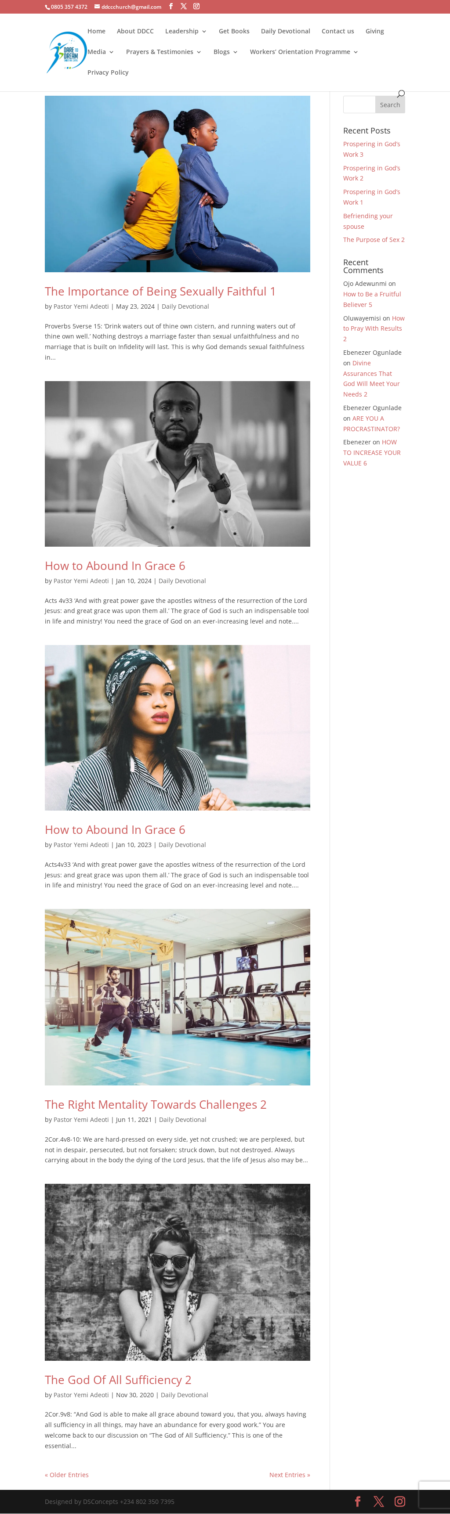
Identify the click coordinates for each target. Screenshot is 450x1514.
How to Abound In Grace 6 (115, 565)
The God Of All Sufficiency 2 (118, 1380)
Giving (375, 31)
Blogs (222, 52)
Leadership (182, 31)
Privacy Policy (108, 72)
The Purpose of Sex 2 (374, 239)
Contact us (338, 31)
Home (96, 31)
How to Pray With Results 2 (374, 328)
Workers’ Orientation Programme (300, 52)
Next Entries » (289, 1475)
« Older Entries (67, 1475)
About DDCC (135, 31)
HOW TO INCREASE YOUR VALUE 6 (372, 452)
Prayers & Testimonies (159, 52)
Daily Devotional (285, 31)
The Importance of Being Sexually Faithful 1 (160, 291)
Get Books (234, 31)
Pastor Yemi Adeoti (81, 306)
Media (96, 52)
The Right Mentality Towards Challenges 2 (156, 1104)
